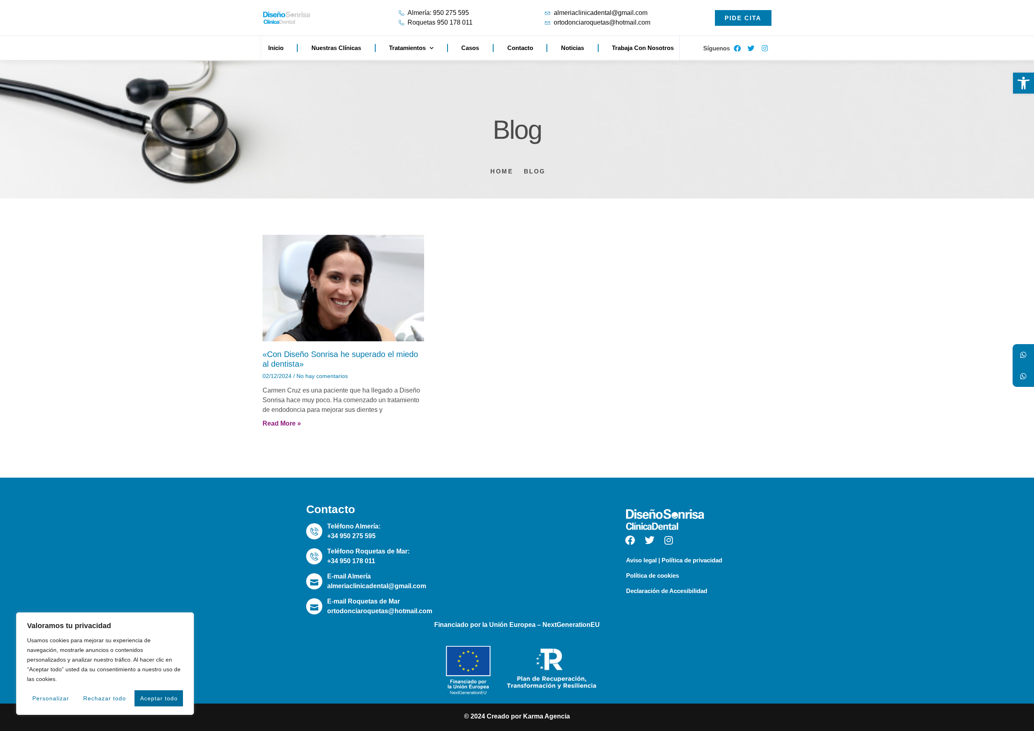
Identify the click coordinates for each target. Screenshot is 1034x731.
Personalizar (50, 698)
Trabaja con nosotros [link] (643, 47)
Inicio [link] (276, 47)
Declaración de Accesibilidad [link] (666, 590)
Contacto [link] (520, 47)
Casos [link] (470, 47)
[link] (1023, 83)
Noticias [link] (572, 47)
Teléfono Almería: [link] (353, 526)
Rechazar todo (104, 698)
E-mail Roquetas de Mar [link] (363, 601)
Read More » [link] (282, 423)
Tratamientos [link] (407, 47)
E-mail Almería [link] (349, 576)
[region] (105, 663)
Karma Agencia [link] (546, 716)
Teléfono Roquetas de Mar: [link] (368, 551)
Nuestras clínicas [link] (336, 47)
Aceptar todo (159, 698)
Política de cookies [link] (652, 575)
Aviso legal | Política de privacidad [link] (674, 560)
